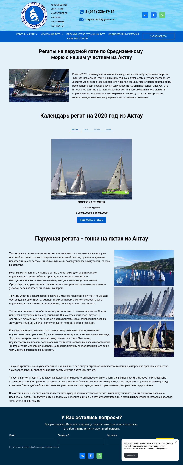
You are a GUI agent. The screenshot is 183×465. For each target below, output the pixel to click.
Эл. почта (112, 435)
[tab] (75, 129)
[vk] (145, 15)
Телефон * (63, 435)
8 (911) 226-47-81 (100, 12)
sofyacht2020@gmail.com (100, 19)
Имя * (12, 435)
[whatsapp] (162, 15)
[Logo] (34, 15)
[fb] (154, 15)
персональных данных (49, 447)
